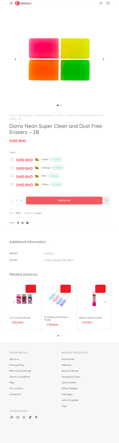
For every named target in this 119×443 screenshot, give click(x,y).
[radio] (37, 160)
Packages (67, 394)
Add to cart (64, 200)
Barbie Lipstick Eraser (90, 317)
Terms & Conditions (19, 376)
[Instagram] (11, 417)
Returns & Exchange (20, 370)
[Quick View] (30, 295)
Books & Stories (70, 370)
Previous (15, 59)
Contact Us (15, 394)
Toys (64, 405)
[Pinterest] (27, 222)
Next (103, 59)
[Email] (17, 417)
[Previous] (13, 301)
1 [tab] (58, 335)
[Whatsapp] (24, 417)
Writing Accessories (45, 115)
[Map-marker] (36, 417)
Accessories (68, 359)
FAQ (11, 382)
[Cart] (108, 3)
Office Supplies (70, 388)
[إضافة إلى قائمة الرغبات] (106, 200)
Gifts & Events (69, 382)
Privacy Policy (16, 364)
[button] (100, 289)
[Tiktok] (30, 417)
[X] (22, 222)
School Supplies (25, 115)
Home (12, 115)
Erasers (60, 115)
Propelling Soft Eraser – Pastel (57, 318)
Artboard (66, 364)
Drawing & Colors (71, 376)
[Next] (105, 301)
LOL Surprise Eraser (20, 317)
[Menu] (11, 3)
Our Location (16, 388)
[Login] (100, 3)
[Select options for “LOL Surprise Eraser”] (31, 289)
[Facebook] (18, 222)
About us (14, 359)
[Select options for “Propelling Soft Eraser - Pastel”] (65, 289)
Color (13, 152)
